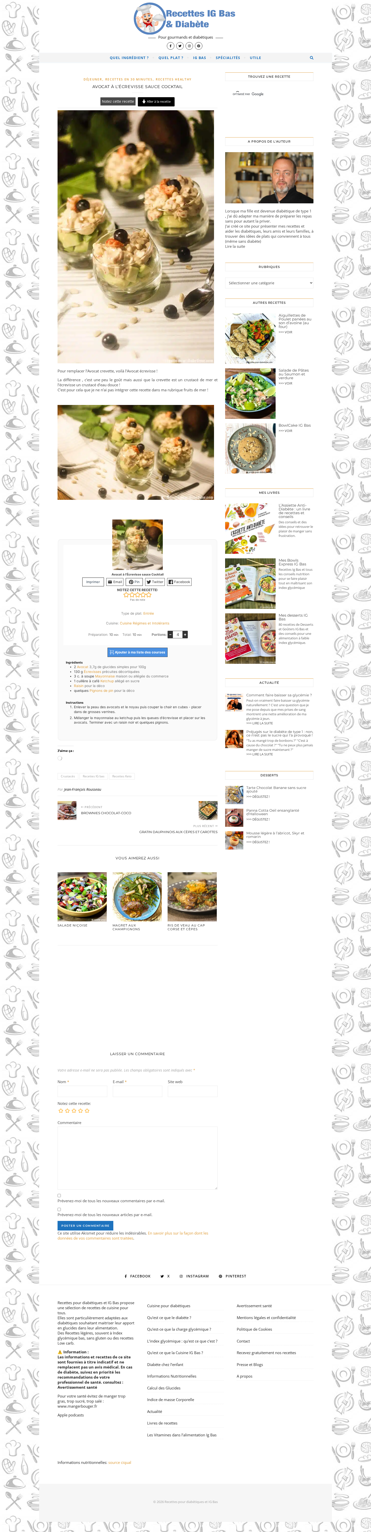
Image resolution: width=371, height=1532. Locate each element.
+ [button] (185, 634)
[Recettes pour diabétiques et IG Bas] (185, 26)
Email (117, 582)
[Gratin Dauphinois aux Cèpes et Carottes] (208, 810)
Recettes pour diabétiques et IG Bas (88, 1302)
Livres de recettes (162, 1423)
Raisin (79, 686)
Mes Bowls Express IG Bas (292, 562)
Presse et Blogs (250, 1364)
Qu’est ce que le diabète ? (169, 1317)
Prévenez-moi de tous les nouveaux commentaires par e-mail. (111, 1200)
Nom (63, 1081)
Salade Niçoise (73, 925)
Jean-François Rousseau (82, 789)
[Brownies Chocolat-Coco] (67, 810)
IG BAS (199, 57)
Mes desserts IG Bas (293, 617)
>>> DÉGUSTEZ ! (258, 796)
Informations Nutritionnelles (171, 1376)
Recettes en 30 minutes (129, 79)
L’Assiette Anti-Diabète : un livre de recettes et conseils (294, 511)
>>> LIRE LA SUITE (259, 723)
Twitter (157, 582)
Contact (243, 1341)
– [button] (170, 634)
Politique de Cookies (254, 1329)
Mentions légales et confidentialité (266, 1317)
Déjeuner (93, 79)
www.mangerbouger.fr (77, 1406)
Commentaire (69, 1122)
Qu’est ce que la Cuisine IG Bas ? (175, 1352)
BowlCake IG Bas (295, 425)
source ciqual (120, 1462)
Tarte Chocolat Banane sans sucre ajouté (276, 789)
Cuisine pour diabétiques (168, 1305)
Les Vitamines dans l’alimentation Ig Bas (182, 1434)
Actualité (154, 1411)
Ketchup (107, 681)
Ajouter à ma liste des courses (139, 652)
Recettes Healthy (174, 79)
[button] (126, 594)
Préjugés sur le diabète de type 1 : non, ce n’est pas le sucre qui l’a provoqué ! (279, 733)
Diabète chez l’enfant (165, 1364)
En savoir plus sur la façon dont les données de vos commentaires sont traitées (133, 1235)
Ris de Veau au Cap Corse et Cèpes (186, 927)
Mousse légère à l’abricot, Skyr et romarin (275, 835)
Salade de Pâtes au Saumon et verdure (294, 374)
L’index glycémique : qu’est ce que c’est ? (182, 1341)
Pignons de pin (101, 691)
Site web (175, 1081)
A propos (244, 1376)
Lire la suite (235, 246)
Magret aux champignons (126, 927)
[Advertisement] (138, 993)
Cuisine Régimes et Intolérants (144, 623)
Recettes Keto (121, 776)
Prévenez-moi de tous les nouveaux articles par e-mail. (105, 1214)
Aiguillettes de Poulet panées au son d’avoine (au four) (295, 321)
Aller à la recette (158, 101)
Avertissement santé (77, 1387)
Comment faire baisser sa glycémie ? (279, 695)
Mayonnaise (105, 676)
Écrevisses (92, 672)
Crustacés (68, 776)
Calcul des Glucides (163, 1387)
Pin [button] (137, 582)
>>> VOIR (285, 332)
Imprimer (93, 582)
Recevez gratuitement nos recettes (266, 1352)
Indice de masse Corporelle (170, 1399)
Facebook (181, 582)
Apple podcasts (71, 1414)
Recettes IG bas (93, 776)
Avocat (82, 667)
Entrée (148, 613)
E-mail (120, 1081)
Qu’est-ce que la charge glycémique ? (179, 1329)
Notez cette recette (118, 101)
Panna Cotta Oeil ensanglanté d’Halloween (272, 812)
